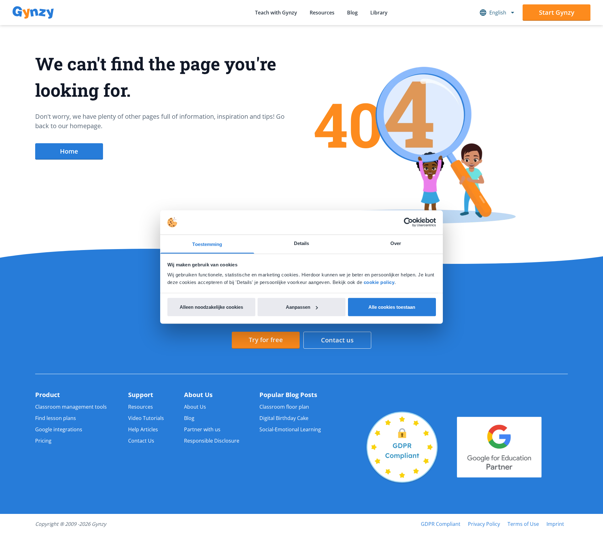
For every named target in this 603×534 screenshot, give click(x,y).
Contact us (337, 340)
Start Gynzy (556, 12)
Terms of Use (523, 523)
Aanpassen (298, 307)
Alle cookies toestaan (391, 307)
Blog (352, 12)
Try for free (266, 339)
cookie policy (379, 282)
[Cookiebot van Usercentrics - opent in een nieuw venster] (408, 222)
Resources (322, 12)
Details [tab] (301, 243)
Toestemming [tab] (207, 244)
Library (379, 12)
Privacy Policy (484, 523)
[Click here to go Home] (33, 12)
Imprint (555, 523)
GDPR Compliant (440, 523)
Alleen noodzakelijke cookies (211, 307)
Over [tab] (395, 243)
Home (69, 151)
